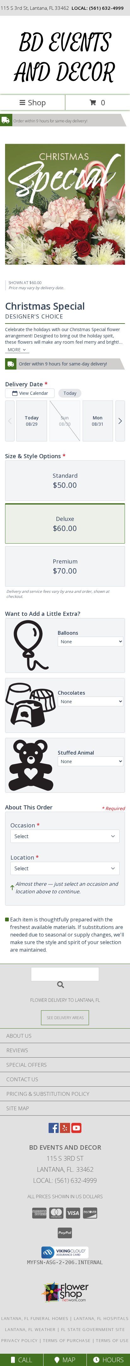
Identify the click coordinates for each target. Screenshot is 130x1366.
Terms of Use (112, 1340)
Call (23, 1360)
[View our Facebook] (54, 1131)
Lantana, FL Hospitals (101, 1318)
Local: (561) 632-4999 (65, 1180)
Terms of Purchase (67, 1340)
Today (69, 393)
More (14, 350)
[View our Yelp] (65, 1131)
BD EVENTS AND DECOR (65, 57)
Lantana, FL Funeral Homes (35, 1318)
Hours (111, 1360)
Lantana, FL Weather (30, 1329)
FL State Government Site (93, 1329)
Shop (37, 102)
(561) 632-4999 (106, 8)
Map (67, 1360)
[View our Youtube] (76, 1131)
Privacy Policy (19, 1340)
